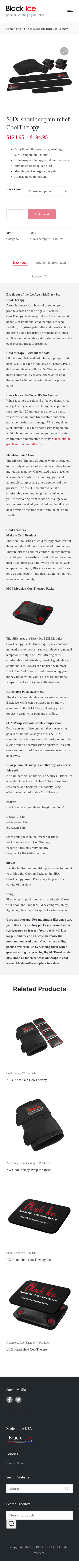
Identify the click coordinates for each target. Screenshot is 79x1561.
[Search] (11, 1524)
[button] (64, 51)
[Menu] (70, 11)
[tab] (20, 262)
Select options (39, 1068)
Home (9, 28)
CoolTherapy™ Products (46, 238)
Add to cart (41, 214)
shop (18, 28)
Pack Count (15, 189)
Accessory (12, 1163)
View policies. (15, 1463)
